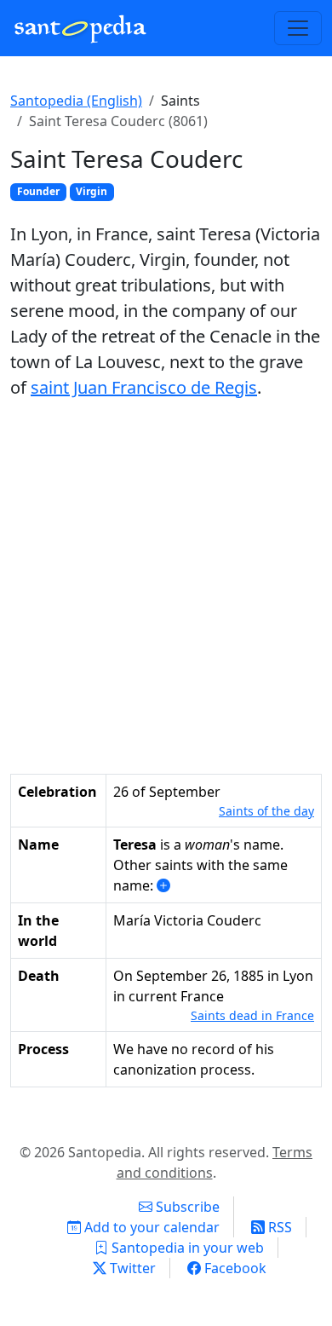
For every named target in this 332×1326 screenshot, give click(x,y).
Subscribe (186, 1206)
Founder (38, 191)
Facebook (233, 1268)
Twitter (131, 1268)
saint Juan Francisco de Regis (144, 387)
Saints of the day (266, 811)
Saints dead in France (252, 1015)
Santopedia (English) (76, 100)
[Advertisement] (166, 587)
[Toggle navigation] (298, 28)
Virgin (91, 191)
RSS (278, 1227)
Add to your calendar (150, 1227)
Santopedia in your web (186, 1247)
